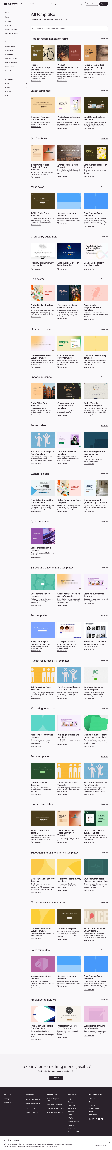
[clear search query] (104, 28)
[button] (25, 4)
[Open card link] (43, 63)
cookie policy (53, 1146)
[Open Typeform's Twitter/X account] (93, 1119)
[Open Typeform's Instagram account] (96, 1119)
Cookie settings (100, 1145)
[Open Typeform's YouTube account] (99, 1119)
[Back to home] (11, 4)
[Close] (109, 1143)
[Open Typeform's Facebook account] (90, 1119)
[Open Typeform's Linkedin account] (102, 1119)
